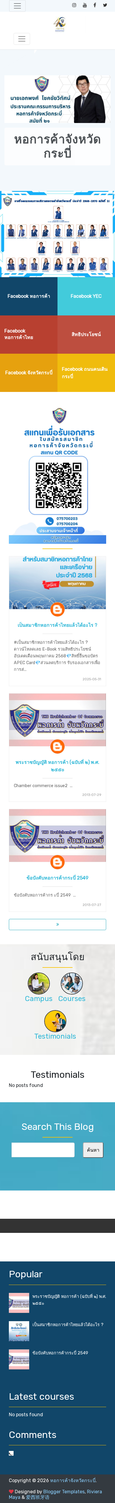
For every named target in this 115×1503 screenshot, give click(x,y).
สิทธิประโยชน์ (86, 334)
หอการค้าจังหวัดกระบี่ (73, 1480)
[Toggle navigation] (17, 6)
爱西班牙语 (38, 1497)
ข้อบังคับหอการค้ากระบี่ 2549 (57, 878)
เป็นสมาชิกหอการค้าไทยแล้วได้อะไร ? (57, 625)
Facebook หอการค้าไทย (18, 334)
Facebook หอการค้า (29, 296)
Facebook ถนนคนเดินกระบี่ (85, 372)
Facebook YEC (86, 296)
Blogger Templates (64, 1491)
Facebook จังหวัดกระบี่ (28, 372)
